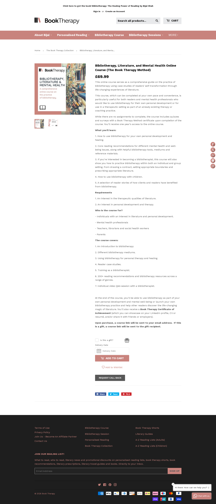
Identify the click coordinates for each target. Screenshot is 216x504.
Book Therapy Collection (99, 445)
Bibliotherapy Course (109, 35)
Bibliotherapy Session (97, 434)
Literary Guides (144, 434)
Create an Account (115, 11)
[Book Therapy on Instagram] (115, 485)
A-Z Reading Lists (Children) (151, 445)
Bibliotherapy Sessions (145, 35)
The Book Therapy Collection (60, 50)
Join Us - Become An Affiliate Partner (56, 436)
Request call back (110, 378)
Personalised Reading (72, 35)
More (173, 35)
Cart (175, 20)
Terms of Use (42, 427)
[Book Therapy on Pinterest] (110, 485)
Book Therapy (48, 494)
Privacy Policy (42, 432)
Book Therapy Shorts (147, 427)
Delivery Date (101, 345)
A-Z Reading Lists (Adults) (150, 439)
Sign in (96, 11)
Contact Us (41, 441)
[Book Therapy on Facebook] (104, 485)
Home (37, 50)
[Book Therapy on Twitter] (99, 485)
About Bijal (42, 35)
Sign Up (175, 471)
